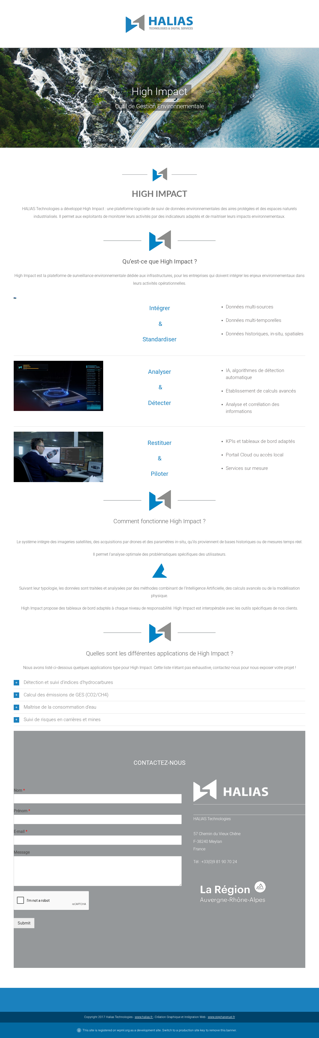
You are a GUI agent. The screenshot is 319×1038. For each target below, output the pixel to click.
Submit (24, 923)
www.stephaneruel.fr (221, 1017)
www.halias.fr (144, 1017)
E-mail (20, 831)
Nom (19, 790)
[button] (159, 682)
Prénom (22, 810)
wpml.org (123, 1030)
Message (22, 852)
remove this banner (222, 1030)
